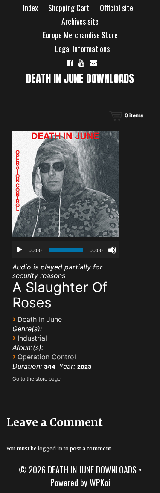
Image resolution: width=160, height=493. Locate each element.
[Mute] (112, 250)
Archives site (80, 21)
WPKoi (100, 482)
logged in (50, 448)
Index (30, 7)
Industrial (32, 338)
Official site (116, 7)
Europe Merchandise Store (80, 34)
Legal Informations (82, 48)
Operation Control (46, 357)
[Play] (19, 250)
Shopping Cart (69, 7)
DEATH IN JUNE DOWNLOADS (80, 78)
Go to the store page (36, 378)
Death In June (39, 319)
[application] (65, 249)
